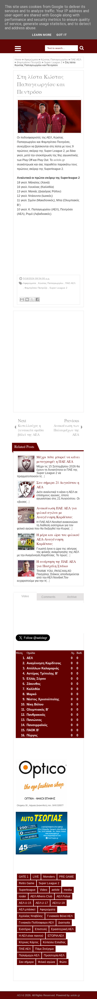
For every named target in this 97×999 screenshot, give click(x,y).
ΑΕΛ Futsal (63, 896)
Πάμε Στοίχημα (44, 949)
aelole (56, 889)
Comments (48, 597)
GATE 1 (23, 876)
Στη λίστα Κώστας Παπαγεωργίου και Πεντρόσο (41, 84)
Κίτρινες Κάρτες (29, 942)
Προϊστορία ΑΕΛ (54, 955)
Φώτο (63, 962)
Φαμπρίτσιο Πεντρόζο (36, 288)
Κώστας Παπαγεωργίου (51, 283)
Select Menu (18, 48)
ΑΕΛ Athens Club (41, 896)
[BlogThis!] (27, 299)
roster (22, 896)
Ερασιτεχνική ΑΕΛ (62, 929)
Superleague (27, 889)
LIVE (36, 876)
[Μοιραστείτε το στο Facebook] (37, 299)
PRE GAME (66, 876)
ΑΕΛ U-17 (42, 903)
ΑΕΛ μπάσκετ (27, 909)
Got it (61, 35)
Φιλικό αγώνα (46, 962)
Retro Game (26, 883)
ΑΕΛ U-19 (58, 903)
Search (82, 48)
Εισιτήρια (25, 929)
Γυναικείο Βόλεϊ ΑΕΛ (60, 916)
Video (25, 596)
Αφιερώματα (30, 283)
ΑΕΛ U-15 (25, 903)
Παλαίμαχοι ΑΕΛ (29, 955)
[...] (43, 476)
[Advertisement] (48, 245)
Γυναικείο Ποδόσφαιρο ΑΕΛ (36, 922)
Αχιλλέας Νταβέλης (31, 916)
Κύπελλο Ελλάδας (54, 942)
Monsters (49, 876)
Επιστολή (41, 929)
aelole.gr (59, 160)
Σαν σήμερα (26, 962)
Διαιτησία (64, 922)
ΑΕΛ (19, 995)
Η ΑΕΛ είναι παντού (31, 935)
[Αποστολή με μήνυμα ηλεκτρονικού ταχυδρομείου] (22, 299)
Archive (72, 597)
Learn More (42, 35)
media (68, 889)
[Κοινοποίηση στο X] (32, 299)
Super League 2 (58, 288)
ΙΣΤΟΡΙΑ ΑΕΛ (56, 935)
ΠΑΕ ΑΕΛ (70, 283)
